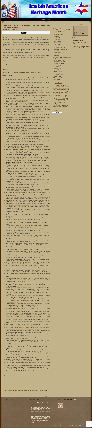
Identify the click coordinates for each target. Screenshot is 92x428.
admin (9, 29)
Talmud (55, 76)
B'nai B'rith (56, 36)
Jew (54, 54)
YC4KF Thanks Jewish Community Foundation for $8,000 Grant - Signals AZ (26, 327)
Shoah (55, 73)
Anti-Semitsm (57, 33)
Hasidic (55, 42)
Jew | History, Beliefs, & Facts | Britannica (16, 206)
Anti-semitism (57, 31)
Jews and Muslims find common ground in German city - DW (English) (23, 186)
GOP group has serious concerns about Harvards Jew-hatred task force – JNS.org (60, 105)
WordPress (62, 425)
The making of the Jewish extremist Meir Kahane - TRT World (21, 100)
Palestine (55, 68)
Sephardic (56, 71)
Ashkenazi (56, 34)
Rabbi (54, 69)
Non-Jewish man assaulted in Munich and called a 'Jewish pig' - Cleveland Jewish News (28, 146)
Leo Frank (56, 66)
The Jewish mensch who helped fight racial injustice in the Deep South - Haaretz (26, 359)
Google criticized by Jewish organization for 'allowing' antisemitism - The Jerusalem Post (28, 330)
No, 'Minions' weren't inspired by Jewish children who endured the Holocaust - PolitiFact (28, 136)
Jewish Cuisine (57, 60)
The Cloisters (72, 425)
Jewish (55, 55)
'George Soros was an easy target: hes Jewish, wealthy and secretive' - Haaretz (26, 303)
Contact (49, 19)
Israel (54, 50)
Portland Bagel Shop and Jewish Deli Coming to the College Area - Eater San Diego (26, 232)
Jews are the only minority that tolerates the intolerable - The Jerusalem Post (26, 356)
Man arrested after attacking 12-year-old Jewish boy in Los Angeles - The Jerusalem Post (28, 349)
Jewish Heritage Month (59, 61)
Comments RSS (85, 425)
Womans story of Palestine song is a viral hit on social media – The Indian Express (21, 390)
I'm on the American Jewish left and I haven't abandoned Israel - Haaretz (24, 368)
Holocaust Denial (57, 47)
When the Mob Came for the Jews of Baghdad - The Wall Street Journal (23, 225)
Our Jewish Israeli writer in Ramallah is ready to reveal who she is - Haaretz (24, 295)
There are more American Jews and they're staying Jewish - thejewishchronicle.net (26, 117)
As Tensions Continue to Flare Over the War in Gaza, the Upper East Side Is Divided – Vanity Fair (61, 91)
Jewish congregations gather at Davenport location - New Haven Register (24, 353)
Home (43, 19)
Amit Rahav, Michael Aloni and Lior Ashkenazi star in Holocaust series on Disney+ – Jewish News (61, 87)
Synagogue (56, 74)
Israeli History (57, 52)
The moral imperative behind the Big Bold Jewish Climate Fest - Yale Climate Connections (28, 149)
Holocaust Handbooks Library (80, 48)
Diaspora (55, 39)
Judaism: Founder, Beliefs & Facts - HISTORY (18, 210)
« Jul (73, 37)
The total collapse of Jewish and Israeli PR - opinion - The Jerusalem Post (24, 103)
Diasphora (56, 38)
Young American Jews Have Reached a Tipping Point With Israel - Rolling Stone (26, 182)
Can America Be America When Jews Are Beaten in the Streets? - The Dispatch (26, 152)
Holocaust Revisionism (59, 49)
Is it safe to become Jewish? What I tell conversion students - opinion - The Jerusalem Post (28, 262)
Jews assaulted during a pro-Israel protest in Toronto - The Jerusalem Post (24, 78)
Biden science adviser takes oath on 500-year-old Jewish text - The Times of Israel (26, 259)
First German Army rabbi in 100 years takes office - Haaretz (20, 337)
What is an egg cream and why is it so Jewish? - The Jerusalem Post (23, 324)
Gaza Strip (56, 41)
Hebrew (55, 44)
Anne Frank (56, 28)
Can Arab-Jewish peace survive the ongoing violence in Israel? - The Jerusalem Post (26, 92)
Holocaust (56, 46)
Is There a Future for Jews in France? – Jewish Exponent (60, 94)
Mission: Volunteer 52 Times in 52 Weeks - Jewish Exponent (20, 333)
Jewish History (57, 63)
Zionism (55, 79)
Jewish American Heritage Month (62, 57)
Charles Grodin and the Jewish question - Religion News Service (22, 128)
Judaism (55, 65)
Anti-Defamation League (59, 29)
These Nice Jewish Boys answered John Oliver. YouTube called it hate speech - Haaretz (28, 248)
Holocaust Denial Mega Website (81, 46)
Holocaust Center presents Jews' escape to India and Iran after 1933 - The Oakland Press (28, 362)
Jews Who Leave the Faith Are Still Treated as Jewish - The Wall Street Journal (22, 72)
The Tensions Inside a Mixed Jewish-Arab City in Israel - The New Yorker (24, 171)
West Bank (56, 78)
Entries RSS (78, 425)
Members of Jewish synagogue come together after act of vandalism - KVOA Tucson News (28, 120)
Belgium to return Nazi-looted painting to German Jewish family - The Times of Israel (26, 240)
